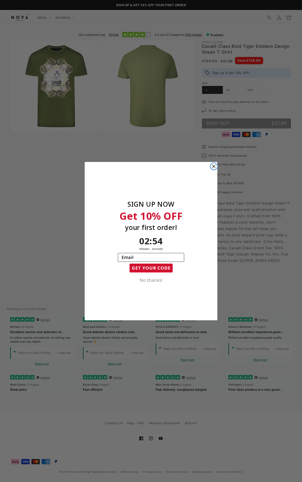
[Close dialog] (213, 166)
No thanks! (151, 280)
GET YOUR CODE (151, 268)
